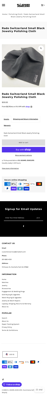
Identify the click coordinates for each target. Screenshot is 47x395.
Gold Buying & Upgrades (11, 294)
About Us (5, 307)
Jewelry (4, 285)
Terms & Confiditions (10, 330)
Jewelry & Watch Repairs (11, 301)
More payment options (23, 155)
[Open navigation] (8, 5)
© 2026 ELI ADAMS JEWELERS (12, 390)
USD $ (11, 354)
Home (4, 14)
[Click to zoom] (41, 48)
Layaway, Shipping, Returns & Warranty (16, 304)
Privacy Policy (7, 327)
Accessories (6, 288)
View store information (10, 168)
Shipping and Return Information (25, 119)
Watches (5, 282)
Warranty (7, 125)
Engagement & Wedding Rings (13, 291)
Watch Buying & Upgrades (11, 297)
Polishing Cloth (15, 14)
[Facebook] (23, 226)
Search (4, 318)
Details (6, 119)
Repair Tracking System (10, 324)
